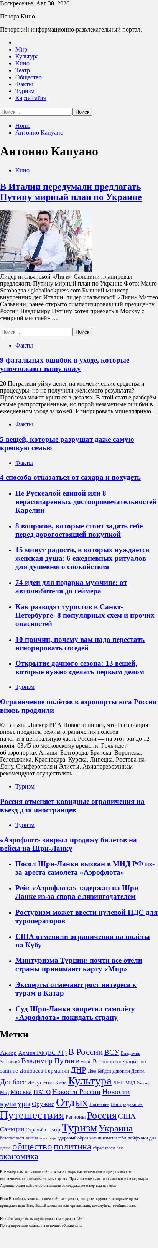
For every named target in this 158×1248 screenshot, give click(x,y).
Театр (22, 70)
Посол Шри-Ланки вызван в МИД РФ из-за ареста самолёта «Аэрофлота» (85, 868)
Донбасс (13, 1082)
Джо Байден (99, 1071)
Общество (28, 77)
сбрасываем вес (108, 1148)
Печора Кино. (18, 16)
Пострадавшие (127, 1104)
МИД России (137, 1083)
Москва (21, 1092)
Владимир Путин (47, 1061)
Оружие (43, 1104)
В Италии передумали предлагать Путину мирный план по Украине (71, 192)
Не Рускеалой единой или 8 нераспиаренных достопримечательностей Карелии (85, 501)
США (127, 1116)
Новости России (76, 1092)
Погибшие (99, 1104)
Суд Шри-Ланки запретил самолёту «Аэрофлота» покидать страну (75, 1013)
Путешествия (32, 1115)
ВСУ (111, 1052)
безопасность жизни (19, 1138)
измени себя (114, 1138)
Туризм (25, 91)
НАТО (42, 1092)
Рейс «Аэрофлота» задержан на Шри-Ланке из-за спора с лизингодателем (78, 892)
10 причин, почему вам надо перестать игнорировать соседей (80, 643)
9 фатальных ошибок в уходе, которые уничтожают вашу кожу (64, 364)
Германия (57, 1071)
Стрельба (36, 1130)
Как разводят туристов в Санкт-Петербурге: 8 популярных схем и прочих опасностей (85, 615)
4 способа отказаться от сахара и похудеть (70, 477)
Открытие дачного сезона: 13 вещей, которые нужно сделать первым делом (79, 667)
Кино (22, 63)
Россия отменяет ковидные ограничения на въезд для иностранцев (72, 805)
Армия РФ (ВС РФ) (42, 1053)
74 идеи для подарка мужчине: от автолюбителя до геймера (71, 586)
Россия (102, 1115)
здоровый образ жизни (79, 1138)
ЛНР (118, 1082)
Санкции (12, 1129)
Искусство (40, 1082)
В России (85, 1052)
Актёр (8, 1052)
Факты (24, 84)
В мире (83, 1061)
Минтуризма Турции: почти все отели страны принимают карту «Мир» (78, 964)
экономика (19, 1156)
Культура (27, 56)
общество (32, 1146)
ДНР (78, 1069)
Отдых (72, 1102)
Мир (21, 49)
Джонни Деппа (128, 1071)
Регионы (76, 1117)
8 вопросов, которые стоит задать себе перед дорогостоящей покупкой (79, 530)
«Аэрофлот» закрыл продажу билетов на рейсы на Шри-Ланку (68, 844)
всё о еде (48, 1138)
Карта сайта (30, 98)
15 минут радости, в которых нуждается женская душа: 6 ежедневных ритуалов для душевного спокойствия (82, 558)
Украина (116, 1128)
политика (72, 1146)
